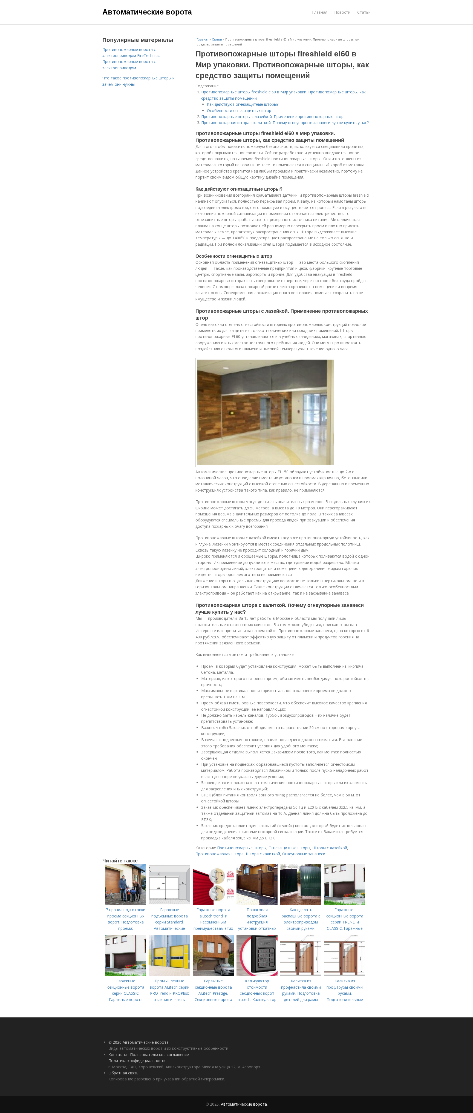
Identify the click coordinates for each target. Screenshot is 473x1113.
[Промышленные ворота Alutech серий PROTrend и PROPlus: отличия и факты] (169, 974)
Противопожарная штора (219, 853)
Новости (342, 12)
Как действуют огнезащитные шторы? (242, 104)
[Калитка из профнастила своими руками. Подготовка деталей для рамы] (300, 974)
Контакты (117, 1054)
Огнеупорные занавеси (303, 853)
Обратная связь (123, 1072)
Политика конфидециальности (137, 1060)
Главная (319, 12)
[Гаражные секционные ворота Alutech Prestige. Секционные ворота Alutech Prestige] (213, 974)
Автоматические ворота (147, 11)
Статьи (364, 12)
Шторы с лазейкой (329, 847)
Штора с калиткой (263, 853)
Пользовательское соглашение (159, 1054)
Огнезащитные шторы (289, 847)
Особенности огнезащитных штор (239, 110)
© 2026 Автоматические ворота (138, 1042)
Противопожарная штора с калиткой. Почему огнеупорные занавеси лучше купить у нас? (285, 122)
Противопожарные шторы (241, 847)
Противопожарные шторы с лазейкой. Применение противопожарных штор (272, 116)
